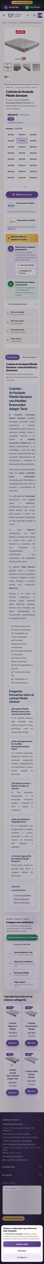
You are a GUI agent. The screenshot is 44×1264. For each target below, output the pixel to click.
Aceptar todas (22, 1244)
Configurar (22, 1257)
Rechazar (22, 1250)
